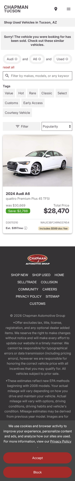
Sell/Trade (27, 282)
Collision (49, 282)
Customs (37, 304)
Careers (49, 289)
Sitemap (52, 296)
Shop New (19, 275)
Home (59, 275)
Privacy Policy (29, 296)
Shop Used (41, 275)
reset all (8, 67)
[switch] (68, 9)
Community (28, 289)
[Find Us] (55, 9)
